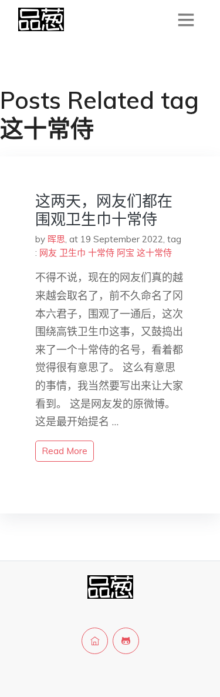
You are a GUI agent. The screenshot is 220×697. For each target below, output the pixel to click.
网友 (48, 252)
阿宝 (125, 252)
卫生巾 (72, 252)
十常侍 (101, 252)
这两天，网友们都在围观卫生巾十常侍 (103, 210)
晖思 (56, 239)
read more (64, 450)
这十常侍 (154, 252)
